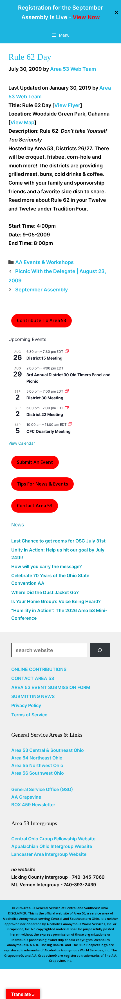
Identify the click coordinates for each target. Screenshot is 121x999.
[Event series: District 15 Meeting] (67, 351)
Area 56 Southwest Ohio (37, 773)
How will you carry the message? (46, 566)
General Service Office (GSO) (42, 789)
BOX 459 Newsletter (33, 804)
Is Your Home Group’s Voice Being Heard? (56, 601)
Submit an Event (35, 462)
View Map (22, 122)
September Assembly (41, 290)
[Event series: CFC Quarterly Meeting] (70, 424)
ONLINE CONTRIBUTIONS (38, 669)
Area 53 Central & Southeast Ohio (47, 750)
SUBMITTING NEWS (33, 696)
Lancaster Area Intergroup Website (48, 854)
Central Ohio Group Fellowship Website (53, 838)
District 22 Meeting (44, 414)
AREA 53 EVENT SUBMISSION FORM (50, 687)
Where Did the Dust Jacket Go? (45, 592)
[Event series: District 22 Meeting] (67, 408)
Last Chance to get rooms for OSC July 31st (58, 541)
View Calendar (21, 443)
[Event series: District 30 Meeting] (67, 391)
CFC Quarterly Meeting (48, 431)
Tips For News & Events (42, 484)
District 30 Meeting (44, 397)
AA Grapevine (26, 797)
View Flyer (67, 105)
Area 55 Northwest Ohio (37, 765)
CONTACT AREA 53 (32, 678)
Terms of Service (29, 714)
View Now (86, 17)
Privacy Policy (26, 705)
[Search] (100, 650)
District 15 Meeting (44, 358)
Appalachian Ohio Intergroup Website (51, 846)
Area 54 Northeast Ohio (36, 758)
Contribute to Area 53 (41, 320)
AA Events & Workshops (44, 262)
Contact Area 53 (34, 505)
